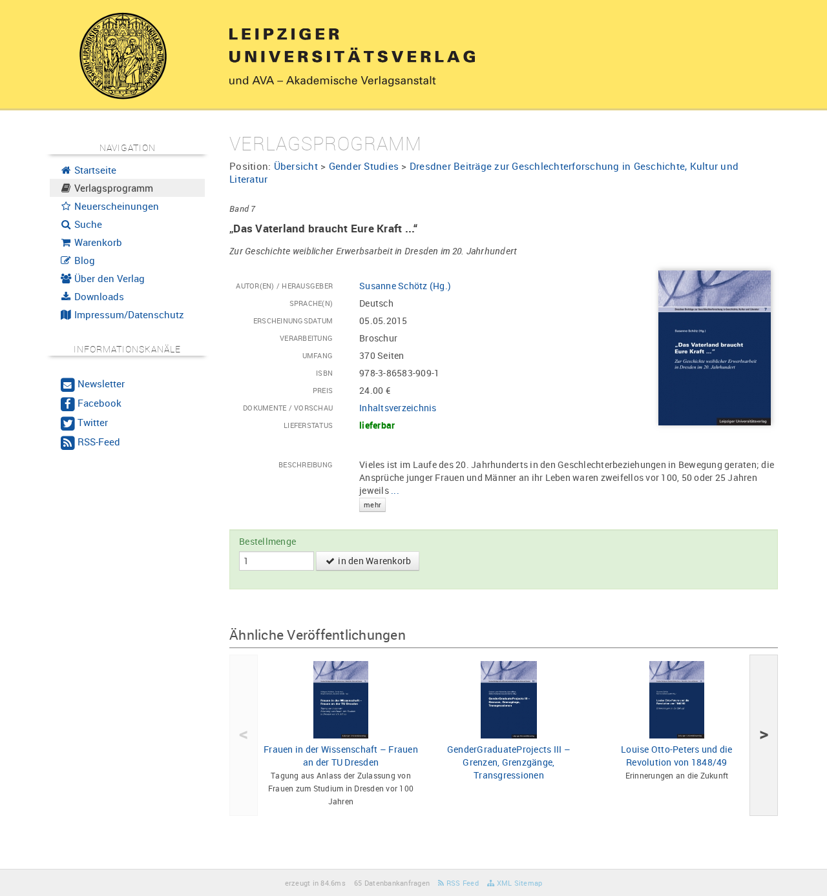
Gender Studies (364, 165)
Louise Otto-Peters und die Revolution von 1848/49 (677, 755)
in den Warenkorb (373, 561)
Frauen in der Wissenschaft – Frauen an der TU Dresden (341, 755)
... (381, 496)
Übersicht (296, 165)
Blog (83, 260)
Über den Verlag (108, 278)
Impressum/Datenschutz (128, 314)
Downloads (98, 296)
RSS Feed (462, 883)
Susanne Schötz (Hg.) (405, 286)
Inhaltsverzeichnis (398, 408)
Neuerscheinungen (115, 205)
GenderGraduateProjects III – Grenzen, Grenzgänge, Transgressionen (509, 762)
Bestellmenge (267, 541)
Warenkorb (97, 242)
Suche (87, 224)
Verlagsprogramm (112, 187)
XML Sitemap (518, 883)
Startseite (94, 169)
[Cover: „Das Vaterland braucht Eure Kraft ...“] (714, 347)
